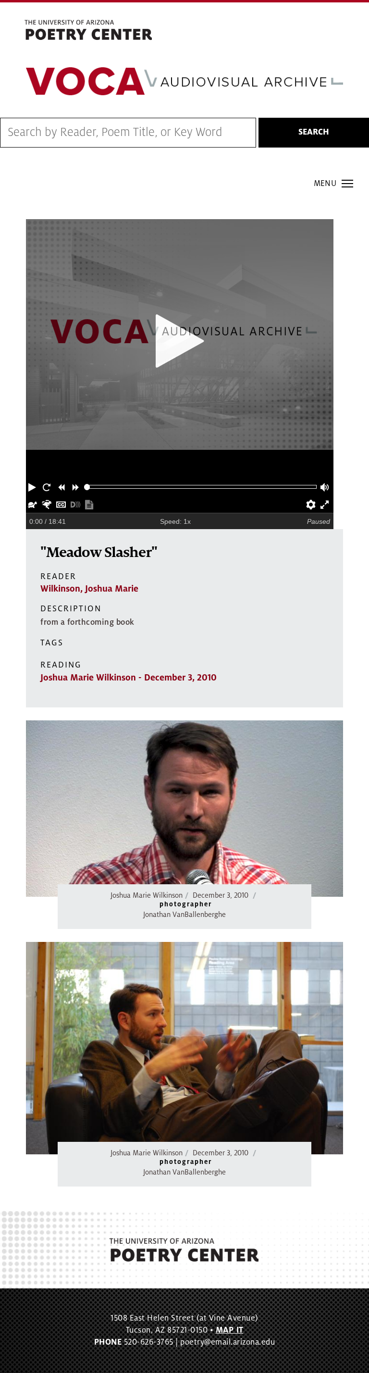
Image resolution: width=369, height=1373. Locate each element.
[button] (33, 487)
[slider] (87, 487)
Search (313, 132)
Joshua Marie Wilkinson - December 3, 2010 (128, 677)
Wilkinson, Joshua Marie (89, 589)
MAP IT (230, 1330)
